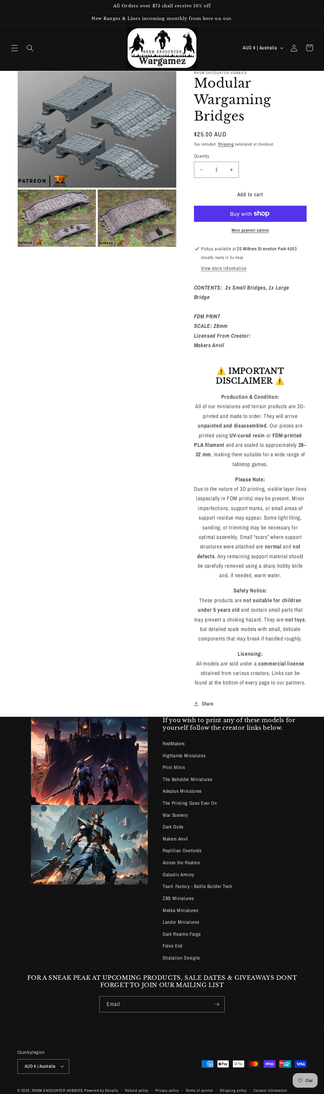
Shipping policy (233, 1090)
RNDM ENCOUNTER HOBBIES (57, 1090)
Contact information (270, 1090)
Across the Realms (181, 862)
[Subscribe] (216, 1004)
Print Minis (174, 767)
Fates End (173, 945)
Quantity (201, 156)
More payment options (250, 230)
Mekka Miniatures (180, 910)
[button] (14, 47)
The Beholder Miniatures (187, 779)
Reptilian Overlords (182, 850)
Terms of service (199, 1090)
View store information (224, 268)
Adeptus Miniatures (182, 791)
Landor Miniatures (181, 922)
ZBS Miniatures (178, 898)
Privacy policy (167, 1090)
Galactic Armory (178, 874)
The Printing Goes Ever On (190, 803)
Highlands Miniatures (184, 755)
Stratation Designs (181, 957)
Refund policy (136, 1090)
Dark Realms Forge (182, 934)
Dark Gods (173, 826)
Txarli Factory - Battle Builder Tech (197, 886)
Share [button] (207, 703)
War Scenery (175, 815)
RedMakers (174, 743)
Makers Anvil (175, 838)
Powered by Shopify (101, 1090)
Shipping (226, 144)
